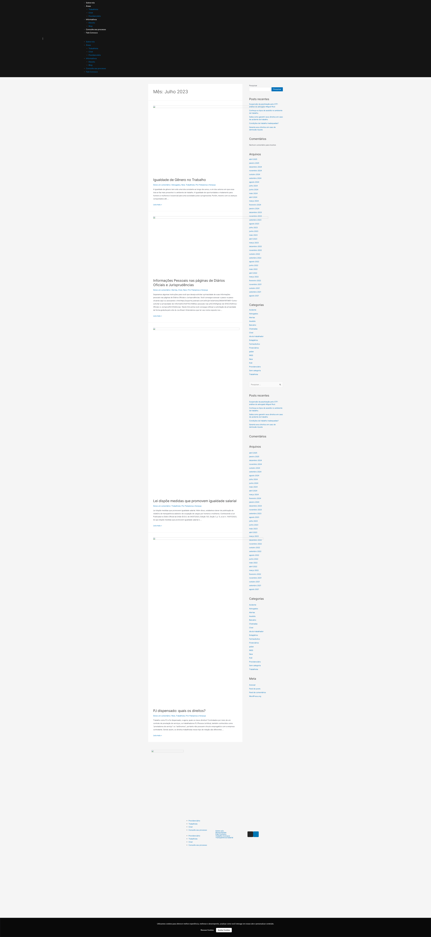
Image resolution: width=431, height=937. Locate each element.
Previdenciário (95, 16)
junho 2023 (253, 525)
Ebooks (92, 23)
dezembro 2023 (255, 212)
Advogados (176, 185)
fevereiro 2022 (255, 280)
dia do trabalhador (256, 336)
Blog (90, 26)
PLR (250, 363)
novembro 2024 (255, 464)
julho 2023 (253, 521)
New (183, 185)
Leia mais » (157, 205)
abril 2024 (253, 197)
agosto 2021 (254, 296)
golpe (251, 351)
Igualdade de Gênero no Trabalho (179, 180)
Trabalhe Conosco (223, 836)
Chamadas (253, 329)
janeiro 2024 (254, 208)
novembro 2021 (255, 284)
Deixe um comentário (161, 185)
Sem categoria (255, 370)
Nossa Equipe (221, 832)
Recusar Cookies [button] (207, 930)
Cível (91, 13)
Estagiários (253, 340)
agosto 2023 (254, 517)
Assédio (252, 321)
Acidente (252, 310)
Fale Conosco (92, 33)
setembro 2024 (255, 178)
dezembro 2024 (255, 460)
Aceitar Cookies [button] (224, 930)
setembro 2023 (255, 513)
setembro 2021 (255, 292)
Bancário (252, 325)
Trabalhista (93, 9)
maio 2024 (253, 193)
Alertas (174, 290)
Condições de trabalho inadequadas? (264, 421)
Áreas (88, 6)
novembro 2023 (255, 216)
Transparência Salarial (224, 837)
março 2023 (254, 536)
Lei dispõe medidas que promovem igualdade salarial (194, 501)
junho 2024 (253, 189)
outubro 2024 (254, 468)
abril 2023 (253, 532)
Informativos (91, 19)
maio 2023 (253, 529)
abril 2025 (253, 453)
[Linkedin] (256, 834)
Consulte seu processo (96, 29)
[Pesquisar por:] (266, 384)
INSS (251, 355)
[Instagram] (250, 834)
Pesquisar (253, 85)
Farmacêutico (254, 344)
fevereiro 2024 (255, 205)
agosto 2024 (254, 182)
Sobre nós (90, 3)
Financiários (254, 348)
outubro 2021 (254, 288)
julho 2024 (253, 186)
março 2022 (254, 277)
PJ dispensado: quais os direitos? (179, 711)
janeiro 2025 (254, 456)
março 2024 (254, 201)
